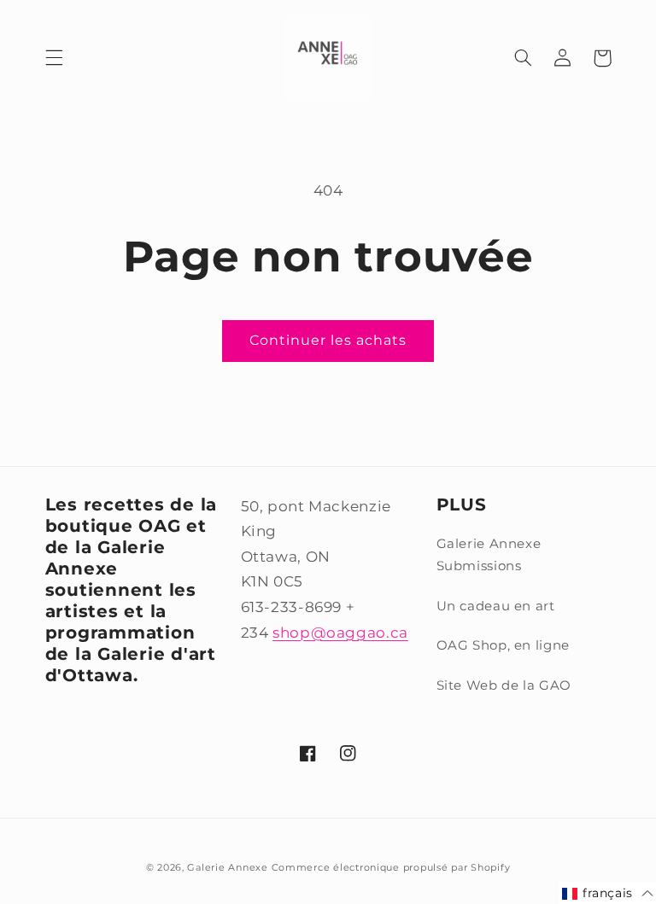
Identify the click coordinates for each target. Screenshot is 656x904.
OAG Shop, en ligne (503, 645)
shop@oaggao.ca (340, 632)
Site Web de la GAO (503, 685)
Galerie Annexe (229, 867)
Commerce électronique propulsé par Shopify (391, 867)
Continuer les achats (328, 340)
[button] (53, 58)
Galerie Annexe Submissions (489, 555)
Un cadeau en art (495, 606)
